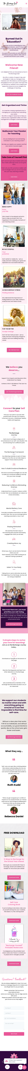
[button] (26, 4)
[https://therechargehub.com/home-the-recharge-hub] (14, 1055)
